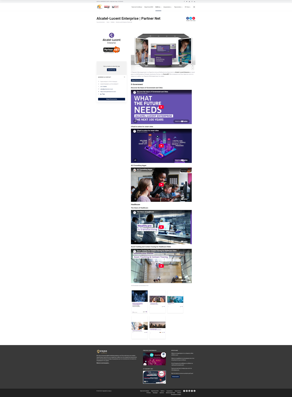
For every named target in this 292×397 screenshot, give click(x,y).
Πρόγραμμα (155, 392)
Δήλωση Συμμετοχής (170, 392)
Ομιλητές (162, 392)
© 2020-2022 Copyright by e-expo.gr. (104, 390)
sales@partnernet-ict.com (106, 89)
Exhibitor (112, 22)
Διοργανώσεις (167, 7)
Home (103, 22)
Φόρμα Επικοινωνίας (111, 99)
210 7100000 (103, 86)
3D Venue (187, 7)
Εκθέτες (157, 7)
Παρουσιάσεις (177, 7)
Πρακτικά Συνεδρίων (136, 7)
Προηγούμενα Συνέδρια (176, 394)
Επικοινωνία (175, 376)
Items (108, 22)
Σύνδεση (179, 392)
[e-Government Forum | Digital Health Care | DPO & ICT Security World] (108, 7)
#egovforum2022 (148, 7)
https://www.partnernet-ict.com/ (108, 91)
